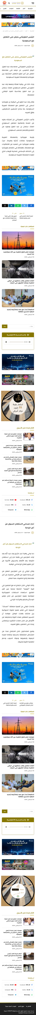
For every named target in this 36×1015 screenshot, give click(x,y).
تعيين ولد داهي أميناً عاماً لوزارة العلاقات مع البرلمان (10, 218)
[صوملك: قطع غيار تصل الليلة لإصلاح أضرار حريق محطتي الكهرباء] (28, 436)
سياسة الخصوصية (23, 1013)
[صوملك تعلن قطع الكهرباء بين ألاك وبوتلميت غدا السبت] (18, 240)
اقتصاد (18, 8)
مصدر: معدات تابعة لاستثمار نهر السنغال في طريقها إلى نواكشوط (12, 482)
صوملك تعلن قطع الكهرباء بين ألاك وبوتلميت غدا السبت (18, 253)
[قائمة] (33, 3)
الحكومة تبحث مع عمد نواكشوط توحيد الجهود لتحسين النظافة (20, 310)
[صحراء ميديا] (18, 3)
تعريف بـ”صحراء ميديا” (10, 1006)
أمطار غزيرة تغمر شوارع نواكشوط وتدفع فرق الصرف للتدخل (13, 470)
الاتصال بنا (28, 1006)
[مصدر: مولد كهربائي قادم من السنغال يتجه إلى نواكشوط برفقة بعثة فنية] (28, 459)
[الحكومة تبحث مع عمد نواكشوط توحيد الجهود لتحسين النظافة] (18, 298)
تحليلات (11, 8)
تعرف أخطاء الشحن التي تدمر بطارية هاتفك (26, 217)
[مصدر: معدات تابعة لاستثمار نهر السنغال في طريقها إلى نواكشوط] (28, 482)
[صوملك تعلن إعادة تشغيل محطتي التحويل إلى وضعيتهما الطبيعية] (28, 448)
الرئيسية (30, 8)
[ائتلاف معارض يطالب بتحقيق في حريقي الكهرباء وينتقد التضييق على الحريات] (18, 269)
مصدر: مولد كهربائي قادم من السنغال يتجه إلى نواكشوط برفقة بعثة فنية (13, 459)
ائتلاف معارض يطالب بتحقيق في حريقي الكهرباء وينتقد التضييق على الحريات (20, 281)
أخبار (24, 8)
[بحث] (9, 3)
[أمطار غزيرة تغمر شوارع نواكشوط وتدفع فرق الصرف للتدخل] (28, 471)
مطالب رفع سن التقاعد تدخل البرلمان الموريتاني (26, 704)
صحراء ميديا (27, 45)
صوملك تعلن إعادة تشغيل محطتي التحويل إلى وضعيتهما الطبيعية (12, 447)
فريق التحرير (21, 1006)
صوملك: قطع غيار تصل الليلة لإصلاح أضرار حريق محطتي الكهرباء (13, 436)
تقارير (4, 8)
